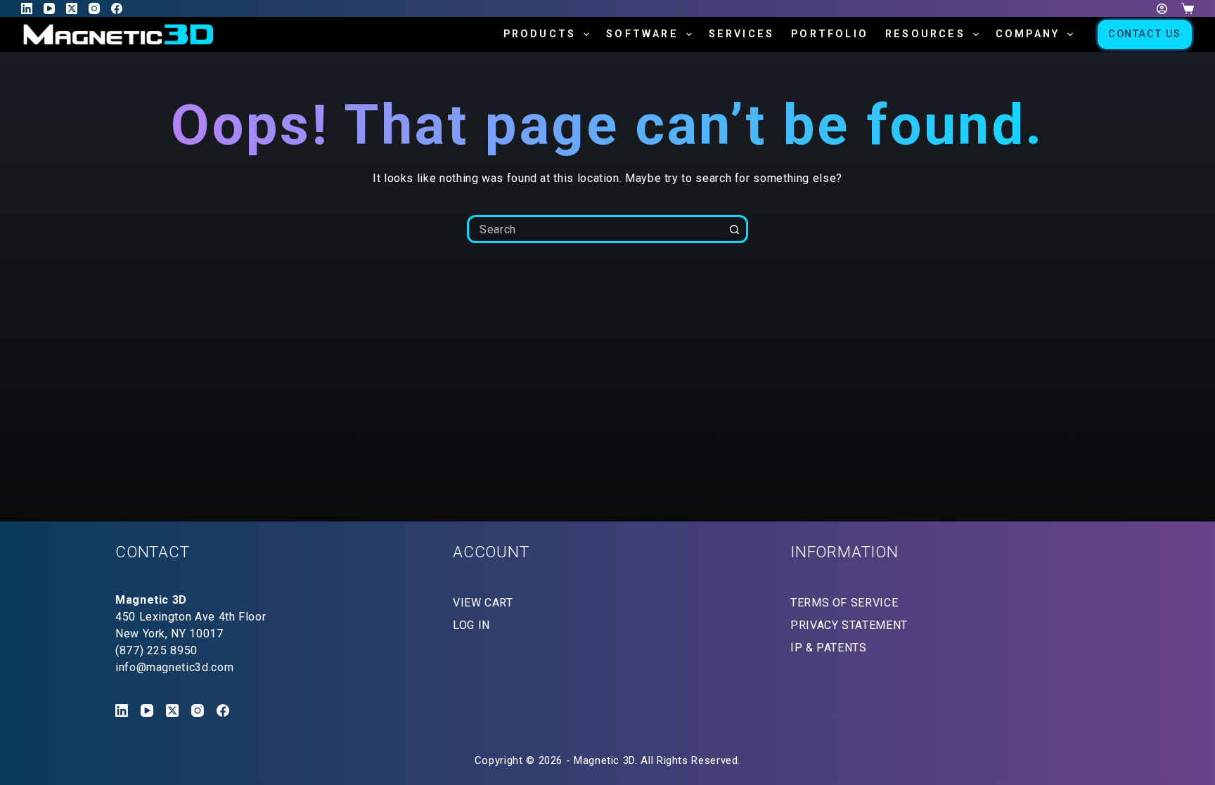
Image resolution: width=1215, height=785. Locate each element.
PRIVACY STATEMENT (849, 625)
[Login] (1162, 9)
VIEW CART (483, 602)
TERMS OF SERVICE (844, 602)
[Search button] (734, 229)
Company (1028, 34)
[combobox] (595, 229)
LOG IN (471, 625)
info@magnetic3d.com (174, 667)
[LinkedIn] (26, 8)
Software (642, 34)
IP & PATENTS (828, 647)
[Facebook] (116, 8)
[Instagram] (94, 8)
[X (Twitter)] (71, 8)
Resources (925, 34)
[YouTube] (49, 8)
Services (742, 34)
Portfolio (829, 34)
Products (540, 34)
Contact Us (1144, 34)
